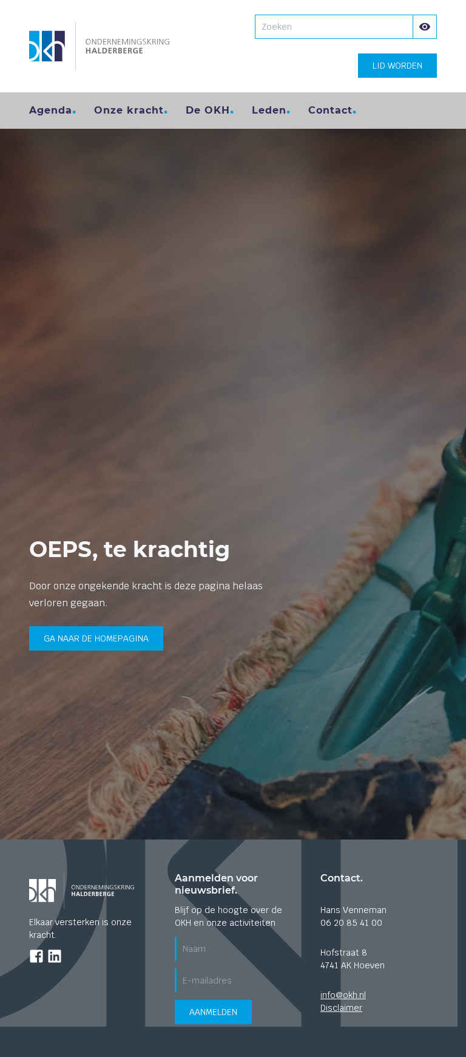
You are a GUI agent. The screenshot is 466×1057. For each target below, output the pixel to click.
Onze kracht (129, 110)
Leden (269, 110)
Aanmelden (213, 1012)
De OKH (208, 110)
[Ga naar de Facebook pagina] (36, 956)
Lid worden (397, 65)
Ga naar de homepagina (96, 638)
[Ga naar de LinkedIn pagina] (54, 956)
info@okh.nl (343, 995)
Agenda (50, 110)
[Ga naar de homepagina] (99, 46)
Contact (330, 110)
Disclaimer (341, 1007)
